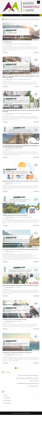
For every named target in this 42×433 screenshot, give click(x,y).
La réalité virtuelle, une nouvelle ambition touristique (15, 319)
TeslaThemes (22, 413)
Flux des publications (7, 397)
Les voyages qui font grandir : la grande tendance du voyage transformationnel (20, 249)
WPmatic (29, 413)
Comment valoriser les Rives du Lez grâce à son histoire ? (15, 215)
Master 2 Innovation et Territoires (26, 79)
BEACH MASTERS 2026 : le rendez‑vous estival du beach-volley (27, 383)
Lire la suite (5, 52)
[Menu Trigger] (38, 2)
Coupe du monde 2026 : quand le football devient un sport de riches (27, 378)
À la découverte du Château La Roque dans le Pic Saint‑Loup (28, 375)
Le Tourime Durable (7, 42)
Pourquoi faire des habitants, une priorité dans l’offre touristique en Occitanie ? (20, 285)
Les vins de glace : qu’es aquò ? (33, 386)
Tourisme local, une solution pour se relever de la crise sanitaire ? (17, 352)
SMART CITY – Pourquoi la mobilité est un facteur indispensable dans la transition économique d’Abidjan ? (21, 76)
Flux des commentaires (7, 400)
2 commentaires (36, 86)
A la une (14, 79)
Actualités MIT (18, 79)
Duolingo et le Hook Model (34, 380)
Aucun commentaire (36, 52)
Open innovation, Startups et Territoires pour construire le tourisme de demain (20, 181)
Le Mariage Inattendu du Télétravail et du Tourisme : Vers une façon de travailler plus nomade (21, 111)
